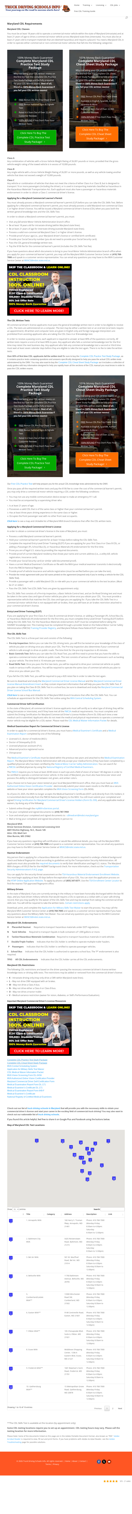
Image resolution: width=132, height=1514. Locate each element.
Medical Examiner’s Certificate (87, 730)
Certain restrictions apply (77, 903)
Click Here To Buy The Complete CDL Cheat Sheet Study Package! (95, 134)
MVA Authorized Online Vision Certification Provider (30, 1078)
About (74, 1461)
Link (110, 1214)
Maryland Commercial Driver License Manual (63, 681)
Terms (48, 1464)
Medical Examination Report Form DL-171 (26, 1084)
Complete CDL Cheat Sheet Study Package (78, 362)
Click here (12, 521)
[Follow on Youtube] (109, 1462)
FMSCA (14, 772)
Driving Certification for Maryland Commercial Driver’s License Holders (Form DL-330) (55, 800)
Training (86, 5)
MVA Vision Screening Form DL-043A (24, 1075)
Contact (82, 1461)
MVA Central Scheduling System (85, 698)
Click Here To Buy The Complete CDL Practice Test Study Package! (33, 137)
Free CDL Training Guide (84, 11)
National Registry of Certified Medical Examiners (70, 767)
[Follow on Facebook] (99, 1462)
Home (76, 5)
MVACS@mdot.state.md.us (37, 260)
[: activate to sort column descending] (16, 1214)
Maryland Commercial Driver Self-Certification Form (30, 1081)
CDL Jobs (114, 5)
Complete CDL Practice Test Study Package (100, 356)
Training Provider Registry (43, 628)
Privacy (56, 1464)
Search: (97, 1209)
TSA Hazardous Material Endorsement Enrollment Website (90, 874)
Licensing (100, 5)
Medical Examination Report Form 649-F (25, 1091)
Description (91, 1214)
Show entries (16, 1209)
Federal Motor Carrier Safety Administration (76, 764)
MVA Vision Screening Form (70, 789)
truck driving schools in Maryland (43, 1108)
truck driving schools (48, 1114)
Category (51, 1214)
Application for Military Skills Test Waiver (61, 907)
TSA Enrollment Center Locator (104, 880)
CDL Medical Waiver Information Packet (87, 720)
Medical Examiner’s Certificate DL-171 (25, 1088)
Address (68, 1214)
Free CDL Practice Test (21, 484)
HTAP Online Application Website (27, 880)
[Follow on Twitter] (104, 1462)
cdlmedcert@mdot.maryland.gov (83, 815)
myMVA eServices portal (47, 808)
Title (28, 1214)
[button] (90, 1160)
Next (120, 1408)
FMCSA (68, 711)
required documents (50, 863)
